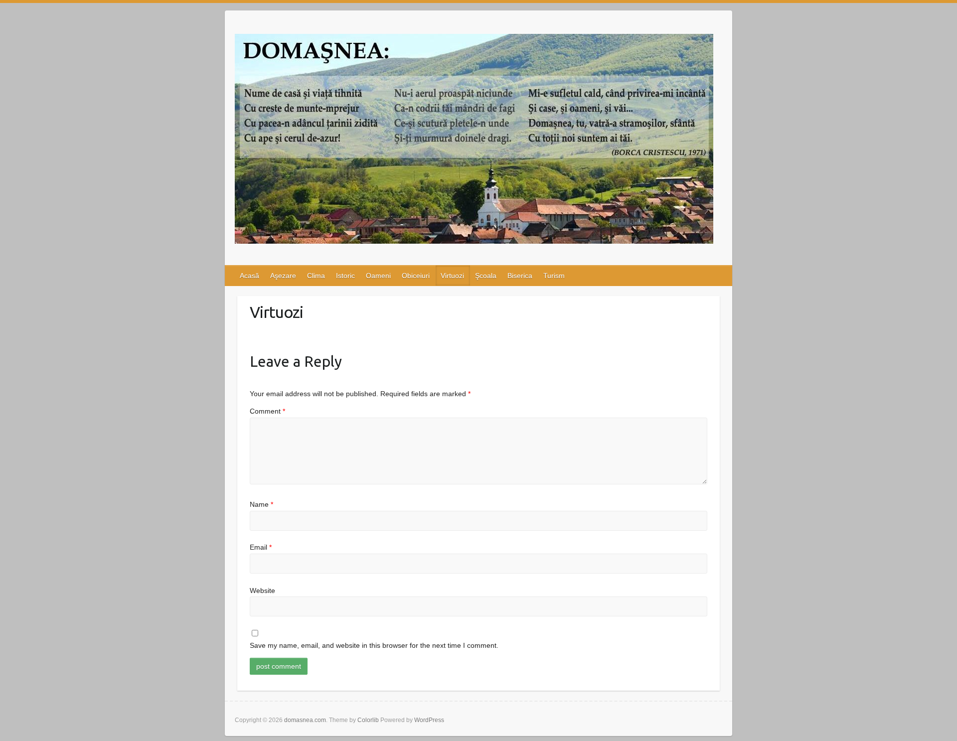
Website (262, 590)
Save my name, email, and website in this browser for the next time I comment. (374, 645)
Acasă (249, 276)
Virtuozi (452, 276)
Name (261, 504)
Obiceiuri (416, 276)
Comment (267, 411)
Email (261, 547)
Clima (316, 276)
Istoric (345, 276)
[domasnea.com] (474, 141)
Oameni (378, 276)
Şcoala (485, 276)
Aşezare (283, 276)
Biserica (519, 276)
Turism (554, 276)
